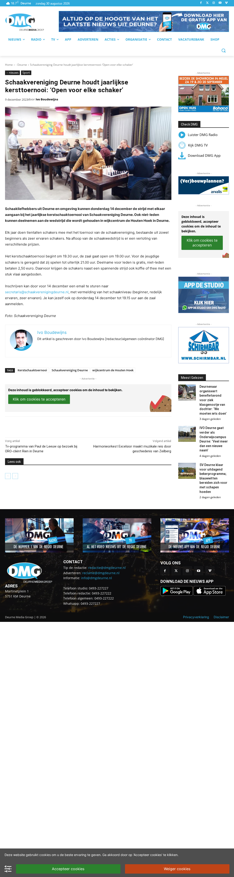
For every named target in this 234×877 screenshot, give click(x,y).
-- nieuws (12, 73)
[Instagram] (213, 3)
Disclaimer (221, 617)
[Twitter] (207, 3)
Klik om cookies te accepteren (39, 399)
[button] (144, 21)
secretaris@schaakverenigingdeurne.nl (37, 292)
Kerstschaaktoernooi (32, 370)
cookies (45, 855)
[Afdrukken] (68, 425)
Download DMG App (204, 155)
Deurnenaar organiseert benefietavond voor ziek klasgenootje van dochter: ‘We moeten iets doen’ (212, 400)
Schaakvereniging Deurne (70, 370)
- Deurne (21, 65)
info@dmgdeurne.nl (96, 578)
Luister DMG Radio (203, 134)
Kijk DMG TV (198, 145)
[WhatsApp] (57, 425)
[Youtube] (220, 3)
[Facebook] (201, 3)
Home (9, 65)
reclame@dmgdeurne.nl (101, 573)
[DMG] (32, 22)
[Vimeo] (226, 3)
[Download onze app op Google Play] (177, 594)
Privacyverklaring (196, 617)
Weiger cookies (177, 869)
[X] (47, 425)
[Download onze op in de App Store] (210, 594)
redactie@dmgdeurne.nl (107, 567)
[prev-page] (8, 476)
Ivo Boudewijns (47, 99)
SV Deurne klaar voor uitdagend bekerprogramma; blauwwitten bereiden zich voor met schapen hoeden (213, 478)
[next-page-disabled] (15, 476)
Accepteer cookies (68, 869)
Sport (26, 73)
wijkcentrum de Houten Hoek (112, 370)
